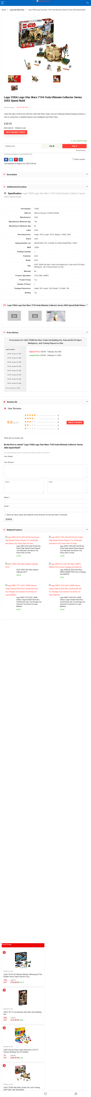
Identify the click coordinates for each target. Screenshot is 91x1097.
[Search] (87, 3)
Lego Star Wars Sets (17, 10)
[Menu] (2, 3)
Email (6, 506)
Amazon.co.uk (10, 146)
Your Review (9, 462)
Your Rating (8, 456)
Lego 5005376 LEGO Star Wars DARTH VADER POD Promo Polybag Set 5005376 (73, 572)
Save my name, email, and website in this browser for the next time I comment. (37, 515)
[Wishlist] (45, 1094)
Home (4, 10)
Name (7, 497)
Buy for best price (15, 132)
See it (74, 146)
